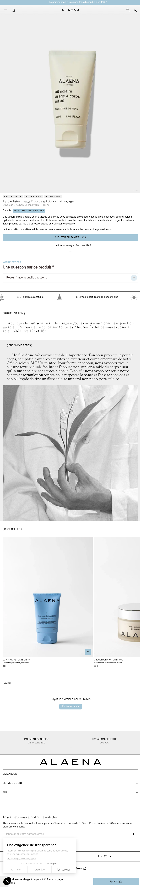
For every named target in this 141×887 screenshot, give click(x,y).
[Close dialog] (134, 4)
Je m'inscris (69, 473)
